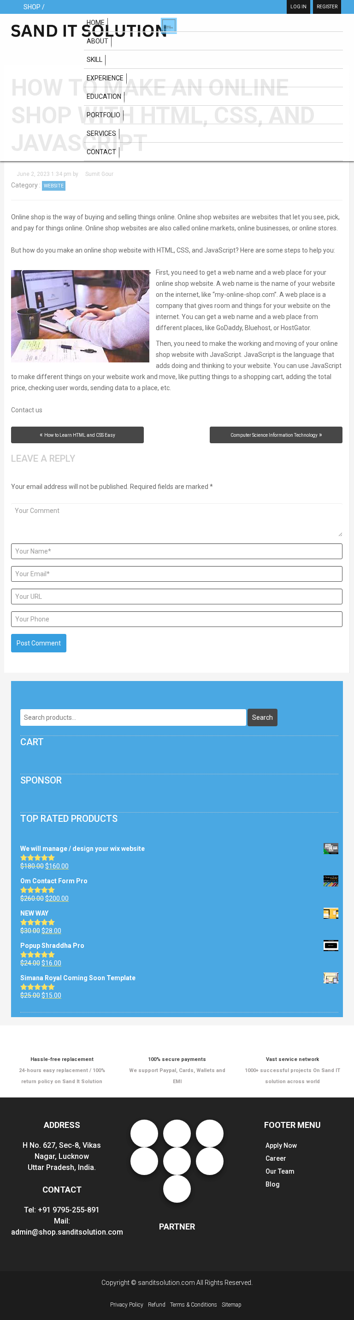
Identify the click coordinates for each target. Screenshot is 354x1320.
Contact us (26, 410)
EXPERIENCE (105, 78)
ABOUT (97, 41)
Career (276, 1158)
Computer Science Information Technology (274, 435)
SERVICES (101, 133)
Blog (273, 1184)
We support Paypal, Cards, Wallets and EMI (177, 1070)
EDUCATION (104, 96)
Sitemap (232, 1305)
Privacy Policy (126, 1305)
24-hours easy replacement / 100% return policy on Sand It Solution (62, 1070)
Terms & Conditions (193, 1305)
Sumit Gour (99, 174)
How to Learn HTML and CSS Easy (79, 435)
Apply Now (281, 1145)
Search (262, 717)
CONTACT (101, 152)
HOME (96, 22)
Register (327, 6)
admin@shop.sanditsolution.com (67, 1232)
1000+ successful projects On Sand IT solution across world (292, 1070)
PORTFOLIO (103, 115)
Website (54, 186)
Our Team (280, 1171)
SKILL (94, 59)
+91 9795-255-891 (69, 1209)
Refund (156, 1305)
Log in (298, 6)
